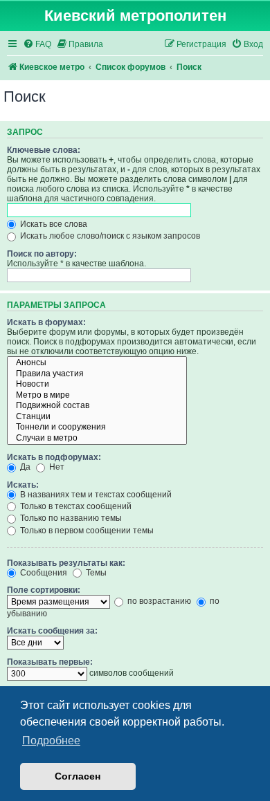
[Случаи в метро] (97, 438)
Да (24, 467)
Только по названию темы (70, 518)
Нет (55, 467)
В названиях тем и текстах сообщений (95, 494)
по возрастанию (158, 601)
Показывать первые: (50, 662)
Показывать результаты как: (66, 563)
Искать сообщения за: (52, 631)
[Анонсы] (97, 363)
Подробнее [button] (51, 740)
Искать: (23, 485)
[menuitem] (37, 44)
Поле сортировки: (43, 590)
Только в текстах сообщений (75, 506)
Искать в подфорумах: (54, 457)
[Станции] (97, 417)
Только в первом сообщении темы (86, 530)
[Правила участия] (97, 374)
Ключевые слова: (43, 150)
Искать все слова (52, 224)
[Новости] (97, 384)
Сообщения (42, 573)
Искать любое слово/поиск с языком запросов (109, 236)
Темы (95, 573)
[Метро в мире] (97, 395)
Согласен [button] (77, 776)
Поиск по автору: (42, 254)
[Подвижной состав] (97, 406)
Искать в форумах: (46, 322)
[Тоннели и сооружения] (97, 427)
